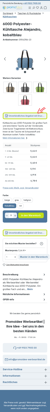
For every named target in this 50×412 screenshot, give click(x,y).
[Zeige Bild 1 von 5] (17, 69)
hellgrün (27, 200)
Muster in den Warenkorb (34, 256)
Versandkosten (11, 405)
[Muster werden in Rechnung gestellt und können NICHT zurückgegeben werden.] (41, 243)
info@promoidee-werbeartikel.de (26, 359)
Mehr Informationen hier (14, 138)
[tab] (24, 282)
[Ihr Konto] (41, 8)
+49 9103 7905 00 (32, 3)
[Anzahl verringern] (7, 215)
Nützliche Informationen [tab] (16, 294)
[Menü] (30, 8)
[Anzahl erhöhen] (15, 215)
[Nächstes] (45, 58)
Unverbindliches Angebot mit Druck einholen (27, 116)
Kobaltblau (9, 206)
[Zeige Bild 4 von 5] (32, 69)
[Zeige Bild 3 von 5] (27, 69)
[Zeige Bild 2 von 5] (22, 69)
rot (20, 206)
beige (7, 200)
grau (17, 200)
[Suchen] (34, 8)
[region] (25, 59)
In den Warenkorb (31, 215)
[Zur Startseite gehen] (12, 7)
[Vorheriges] (5, 58)
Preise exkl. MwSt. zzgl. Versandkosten (21, 188)
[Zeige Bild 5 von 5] (25, 72)
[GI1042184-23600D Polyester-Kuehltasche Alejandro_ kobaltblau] (25, 59)
